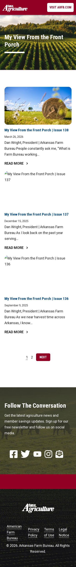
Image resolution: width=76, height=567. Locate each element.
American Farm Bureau (14, 532)
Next (43, 357)
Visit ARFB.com (60, 7)
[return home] (14, 7)
